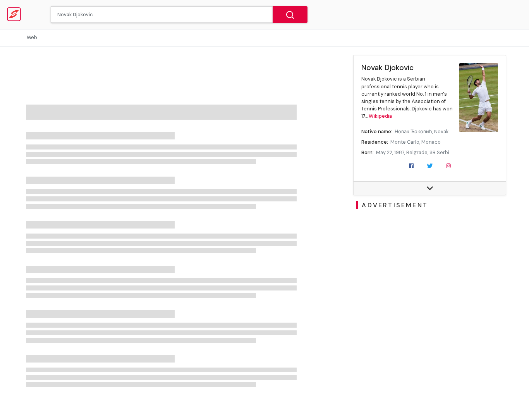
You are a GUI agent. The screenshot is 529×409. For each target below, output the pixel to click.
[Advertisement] (430, 269)
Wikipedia (380, 116)
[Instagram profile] (448, 165)
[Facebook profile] (411, 165)
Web (32, 37)
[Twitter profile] (430, 165)
